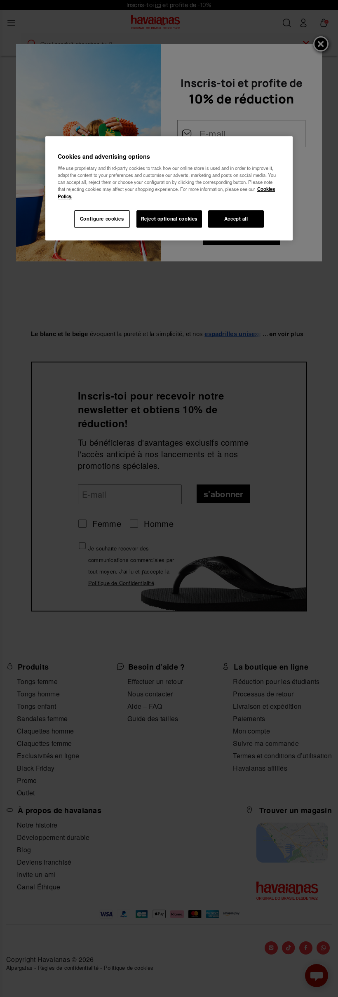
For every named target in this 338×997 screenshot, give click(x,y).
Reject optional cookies (169, 218)
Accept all (236, 218)
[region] (169, 188)
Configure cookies (102, 218)
